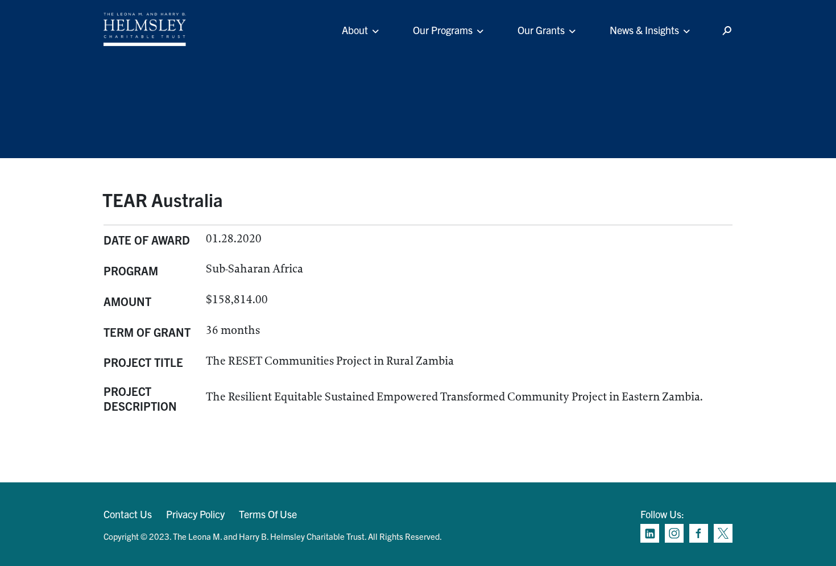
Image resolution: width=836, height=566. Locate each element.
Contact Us (128, 513)
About (355, 29)
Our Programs (443, 29)
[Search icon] (726, 31)
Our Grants (541, 29)
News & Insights (644, 29)
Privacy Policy (195, 513)
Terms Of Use (268, 513)
